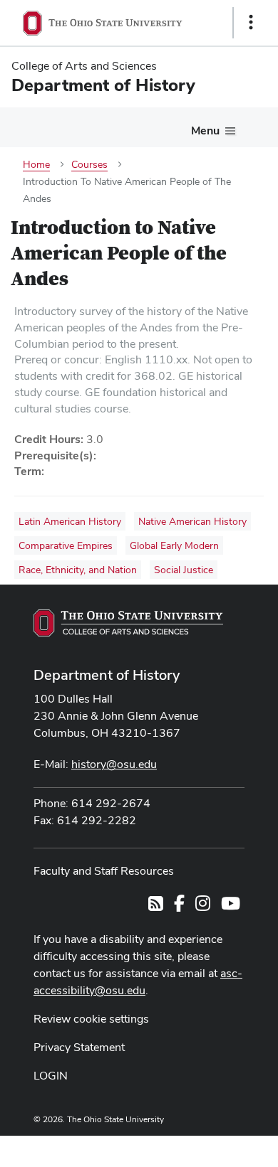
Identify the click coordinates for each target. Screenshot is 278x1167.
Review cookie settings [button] (91, 1018)
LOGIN (51, 1075)
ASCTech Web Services (200, 1147)
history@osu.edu (114, 764)
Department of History (107, 675)
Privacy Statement (79, 1047)
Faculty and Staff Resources (104, 870)
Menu (205, 130)
